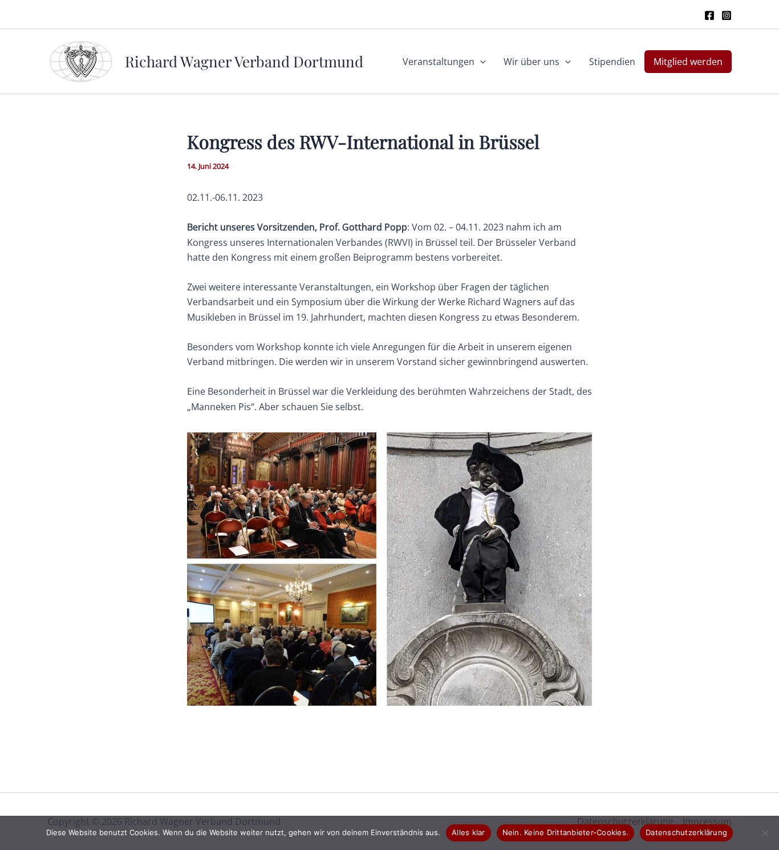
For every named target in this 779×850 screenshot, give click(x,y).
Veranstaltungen (438, 61)
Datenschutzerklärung (686, 832)
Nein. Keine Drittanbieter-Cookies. (565, 832)
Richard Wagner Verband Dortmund (244, 61)
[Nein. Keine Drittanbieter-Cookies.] (764, 833)
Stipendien (612, 61)
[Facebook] (709, 15)
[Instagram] (726, 15)
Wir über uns (531, 61)
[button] (480, 61)
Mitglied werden (688, 61)
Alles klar (468, 832)
